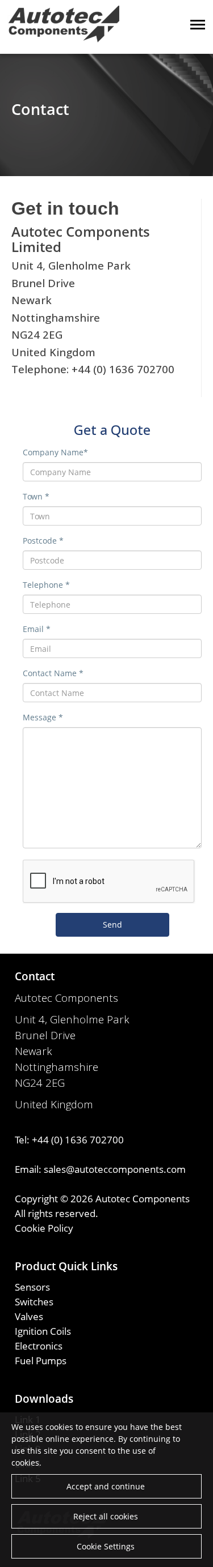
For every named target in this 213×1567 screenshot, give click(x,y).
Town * (36, 497)
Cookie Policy (44, 1228)
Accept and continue (105, 1486)
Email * (37, 629)
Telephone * (46, 585)
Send (112, 924)
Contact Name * (53, 673)
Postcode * (43, 541)
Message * (43, 717)
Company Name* (55, 452)
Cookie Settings (106, 1546)
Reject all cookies (105, 1516)
